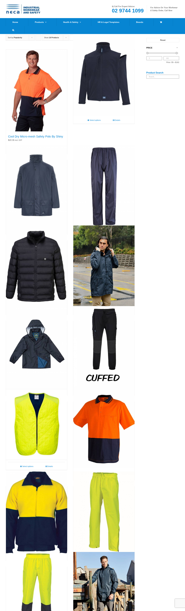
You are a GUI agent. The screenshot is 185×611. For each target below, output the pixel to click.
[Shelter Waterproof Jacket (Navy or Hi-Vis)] (36, 186)
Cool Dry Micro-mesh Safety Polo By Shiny (35, 136)
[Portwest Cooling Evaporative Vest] (36, 425)
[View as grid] (72, 38)
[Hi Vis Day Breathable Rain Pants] (104, 512)
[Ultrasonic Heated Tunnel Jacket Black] (36, 266)
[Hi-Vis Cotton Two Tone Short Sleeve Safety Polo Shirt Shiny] (104, 427)
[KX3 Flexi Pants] (104, 347)
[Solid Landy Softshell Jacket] (104, 75)
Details (117, 120)
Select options (95, 120)
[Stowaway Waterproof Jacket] (36, 347)
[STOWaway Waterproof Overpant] (104, 186)
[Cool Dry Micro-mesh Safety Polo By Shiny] (36, 90)
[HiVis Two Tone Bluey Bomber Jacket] (36, 512)
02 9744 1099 (128, 11)
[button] (13, 30)
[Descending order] (38, 38)
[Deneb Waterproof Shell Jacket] (104, 266)
